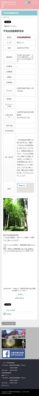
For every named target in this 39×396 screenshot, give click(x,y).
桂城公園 (8, 314)
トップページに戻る (8, 323)
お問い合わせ (19, 298)
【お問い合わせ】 (15, 251)
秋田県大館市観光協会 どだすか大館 (9, 4)
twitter (26, 2)
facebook (29, 2)
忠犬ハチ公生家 (10, 310)
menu (34, 2)
